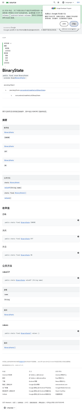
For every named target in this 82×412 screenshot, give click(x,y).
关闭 (64, 24)
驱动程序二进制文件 (8, 391)
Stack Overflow (60, 391)
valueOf (7, 188)
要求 (3, 378)
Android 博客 (33, 381)
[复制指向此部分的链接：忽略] (8, 214)
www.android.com (61, 384)
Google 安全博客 (34, 384)
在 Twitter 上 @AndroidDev (37, 378)
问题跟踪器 (59, 394)
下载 (3, 381)
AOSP (4, 38)
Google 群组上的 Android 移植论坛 (40, 394)
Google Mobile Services (63, 388)
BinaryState (20, 78)
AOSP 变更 (10, 18)
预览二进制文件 (7, 384)
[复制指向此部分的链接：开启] (8, 247)
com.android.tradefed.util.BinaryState (32, 90)
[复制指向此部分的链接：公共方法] (14, 266)
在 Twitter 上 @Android (36, 375)
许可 (26, 402)
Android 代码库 (7, 375)
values (6, 198)
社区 (14, 402)
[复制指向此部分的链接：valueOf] (12, 272)
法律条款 (20, 402)
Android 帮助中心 (61, 375)
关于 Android (6, 402)
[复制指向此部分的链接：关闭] (8, 230)
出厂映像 (5, 388)
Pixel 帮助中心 (60, 378)
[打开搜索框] (54, 2)
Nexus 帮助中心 (60, 381)
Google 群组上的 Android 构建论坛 (40, 391)
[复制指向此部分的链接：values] (10, 325)
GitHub (4, 394)
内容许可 (21, 361)
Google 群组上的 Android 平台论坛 (40, 388)
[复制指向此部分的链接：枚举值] (12, 208)
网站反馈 (42, 402)
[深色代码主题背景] (78, 220)
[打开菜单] (3, 2)
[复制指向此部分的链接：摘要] (9, 120)
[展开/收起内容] (11, 43)
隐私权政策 (33, 402)
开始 (74, 24)
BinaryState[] (20, 193)
